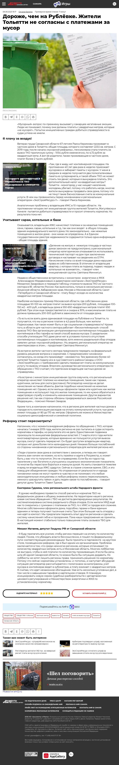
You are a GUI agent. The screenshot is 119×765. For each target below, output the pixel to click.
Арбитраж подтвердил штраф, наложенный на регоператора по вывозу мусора (92, 642)
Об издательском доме (35, 701)
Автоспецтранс (10, 110)
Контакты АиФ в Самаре (90, 708)
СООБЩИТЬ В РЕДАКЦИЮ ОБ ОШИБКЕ (78, 711)
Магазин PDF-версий (73, 701)
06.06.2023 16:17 (9, 12)
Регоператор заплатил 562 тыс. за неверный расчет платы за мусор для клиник (35, 652)
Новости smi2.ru (12, 691)
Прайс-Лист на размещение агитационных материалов (50, 708)
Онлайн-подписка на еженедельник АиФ (44, 704)
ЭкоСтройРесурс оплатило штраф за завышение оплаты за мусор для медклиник (92, 652)
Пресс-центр (55, 701)
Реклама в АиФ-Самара (76, 704)
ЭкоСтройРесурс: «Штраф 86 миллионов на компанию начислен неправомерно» (35, 642)
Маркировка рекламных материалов (42, 711)
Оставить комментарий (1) (94, 593)
